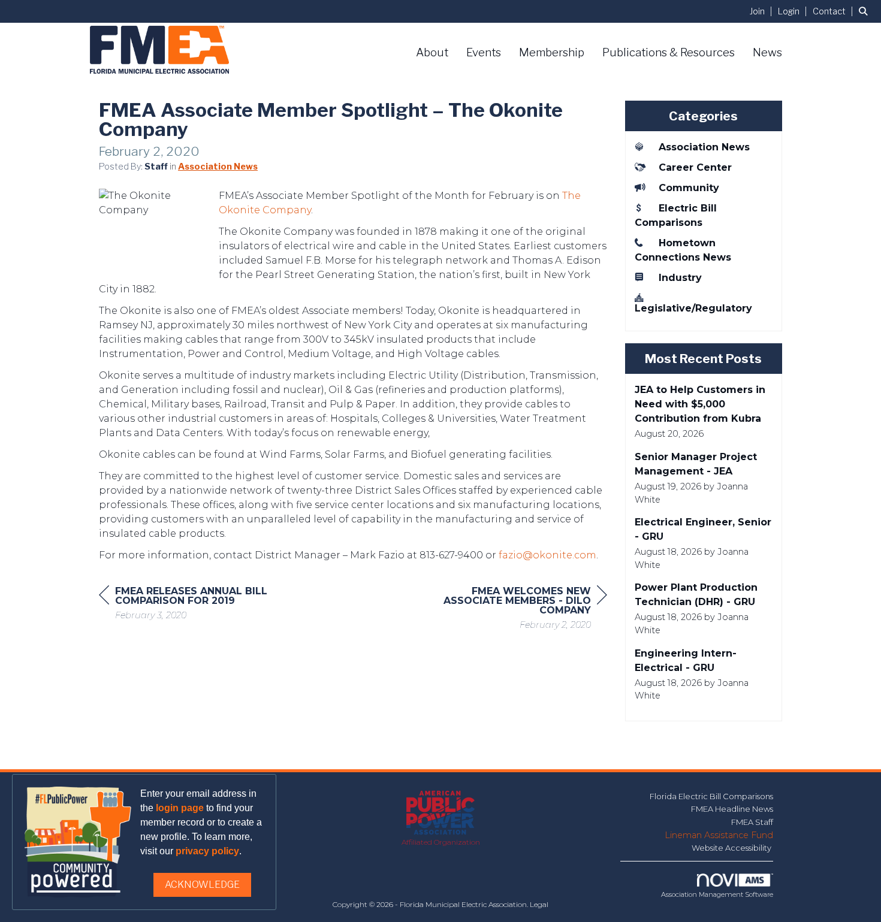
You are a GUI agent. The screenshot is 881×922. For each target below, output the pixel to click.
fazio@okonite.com (547, 555)
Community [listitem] (689, 188)
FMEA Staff (752, 822)
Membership (551, 52)
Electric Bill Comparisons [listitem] (676, 215)
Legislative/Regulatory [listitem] (693, 308)
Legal (539, 904)
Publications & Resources (668, 52)
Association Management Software (717, 894)
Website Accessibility (732, 848)
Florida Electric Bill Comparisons (711, 796)
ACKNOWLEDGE (202, 884)
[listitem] (763, 11)
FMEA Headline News (732, 809)
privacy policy (207, 851)
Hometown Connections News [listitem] (683, 250)
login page (180, 808)
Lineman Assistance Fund (719, 835)
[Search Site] (865, 11)
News (767, 52)
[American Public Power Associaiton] (440, 813)
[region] (517, 609)
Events (483, 52)
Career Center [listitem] (695, 167)
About (432, 52)
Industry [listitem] (680, 277)
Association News (218, 166)
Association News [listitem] (704, 147)
